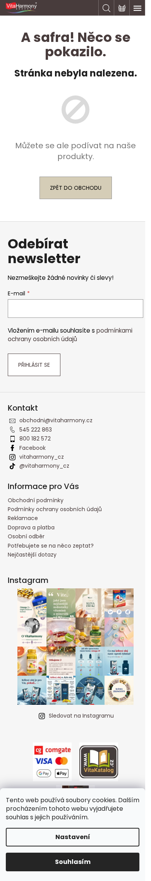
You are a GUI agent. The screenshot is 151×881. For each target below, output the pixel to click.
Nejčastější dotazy (32, 554)
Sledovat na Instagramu (81, 716)
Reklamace (23, 518)
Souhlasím (73, 861)
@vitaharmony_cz (44, 466)
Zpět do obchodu (75, 188)
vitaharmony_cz (41, 457)
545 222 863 (35, 430)
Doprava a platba (31, 527)
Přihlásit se (34, 365)
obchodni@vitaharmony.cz (56, 420)
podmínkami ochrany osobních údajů (70, 334)
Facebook (32, 448)
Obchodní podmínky (35, 500)
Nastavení (72, 836)
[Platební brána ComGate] (52, 761)
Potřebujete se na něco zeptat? (51, 546)
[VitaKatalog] (98, 761)
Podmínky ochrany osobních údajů (55, 509)
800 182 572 (35, 438)
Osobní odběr (26, 536)
